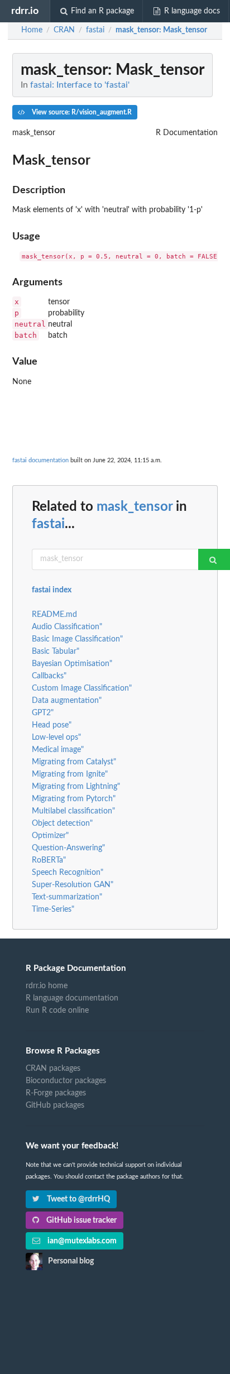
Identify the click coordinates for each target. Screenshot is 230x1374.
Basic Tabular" (55, 651)
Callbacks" (49, 676)
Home (31, 30)
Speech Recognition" (67, 873)
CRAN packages (53, 1069)
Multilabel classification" (73, 811)
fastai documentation (40, 460)
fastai (48, 524)
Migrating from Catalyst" (74, 762)
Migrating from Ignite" (70, 774)
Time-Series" (53, 909)
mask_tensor (134, 507)
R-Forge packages (56, 1093)
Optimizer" (50, 836)
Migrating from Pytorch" (74, 799)
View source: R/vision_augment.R (81, 112)
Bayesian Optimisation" (72, 664)
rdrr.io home (47, 986)
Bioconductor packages (66, 1081)
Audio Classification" (67, 627)
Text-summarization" (67, 897)
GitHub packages (55, 1105)
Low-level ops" (56, 737)
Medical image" (58, 750)
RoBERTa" (49, 860)
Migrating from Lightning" (76, 787)
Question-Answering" (68, 848)
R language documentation (72, 998)
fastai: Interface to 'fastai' (80, 84)
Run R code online (57, 1010)
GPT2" (43, 713)
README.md (54, 615)
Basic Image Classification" (77, 639)
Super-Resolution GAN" (72, 885)
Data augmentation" (67, 701)
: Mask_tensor (161, 30)
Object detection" (62, 823)
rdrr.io (25, 11)
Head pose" (51, 725)
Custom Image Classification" (82, 688)
